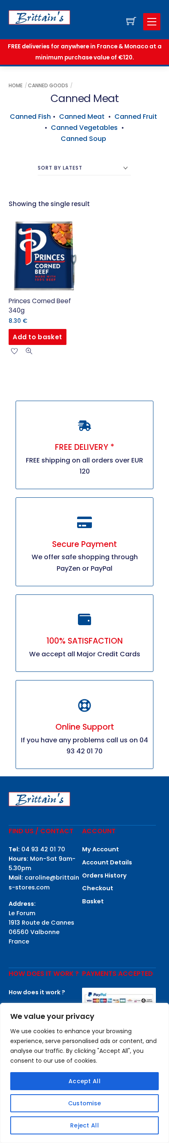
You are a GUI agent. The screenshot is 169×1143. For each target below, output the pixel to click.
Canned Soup (84, 138)
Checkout (97, 888)
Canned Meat (82, 116)
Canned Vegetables (84, 127)
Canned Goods (48, 85)
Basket (93, 901)
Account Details (107, 862)
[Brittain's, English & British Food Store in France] (39, 17)
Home (16, 85)
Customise (84, 1103)
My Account (100, 849)
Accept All (84, 1081)
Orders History (104, 875)
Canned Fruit (135, 116)
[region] (84, 1073)
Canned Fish (30, 116)
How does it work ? (37, 992)
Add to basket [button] (37, 337)
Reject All (84, 1125)
